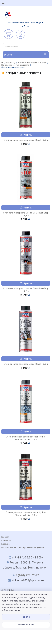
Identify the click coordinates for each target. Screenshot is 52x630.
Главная (5, 537)
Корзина (5, 544)
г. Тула (26, 24)
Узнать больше (26, 624)
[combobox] (25, 46)
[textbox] (25, 46)
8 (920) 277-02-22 (27, 575)
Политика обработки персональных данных (22, 547)
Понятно (26, 617)
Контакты (6, 540)
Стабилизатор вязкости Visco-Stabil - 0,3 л (26, 140)
